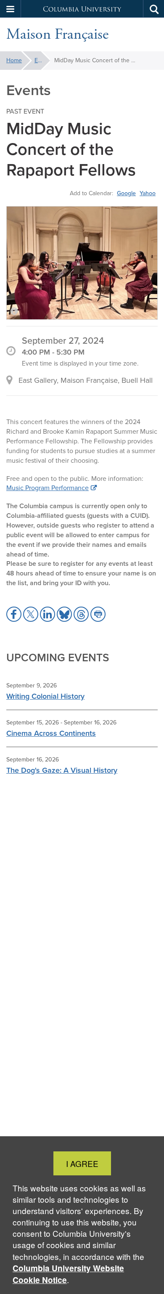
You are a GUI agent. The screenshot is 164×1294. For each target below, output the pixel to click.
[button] (10, 9)
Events (42, 60)
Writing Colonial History (45, 696)
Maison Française (57, 34)
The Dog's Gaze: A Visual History (61, 770)
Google (126, 193)
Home (14, 60)
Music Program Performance (47, 488)
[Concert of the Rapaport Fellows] (82, 263)
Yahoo (148, 193)
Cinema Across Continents (51, 733)
